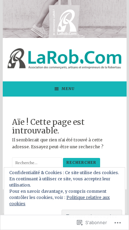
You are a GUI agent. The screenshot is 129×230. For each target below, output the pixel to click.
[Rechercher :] (37, 162)
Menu (68, 89)
